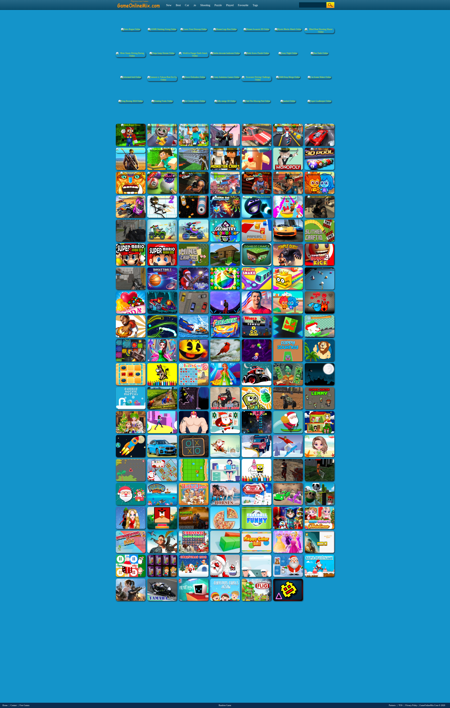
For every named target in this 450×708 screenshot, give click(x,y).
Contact (13, 705)
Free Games (25, 705)
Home (5, 705)
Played (230, 5)
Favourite (243, 5)
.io (194, 5)
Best (178, 5)
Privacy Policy (411, 705)
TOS (400, 705)
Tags (255, 5)
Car (187, 5)
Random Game (225, 705)
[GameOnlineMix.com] (138, 4)
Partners (392, 705)
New (169, 5)
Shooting (205, 5)
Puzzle (218, 5)
